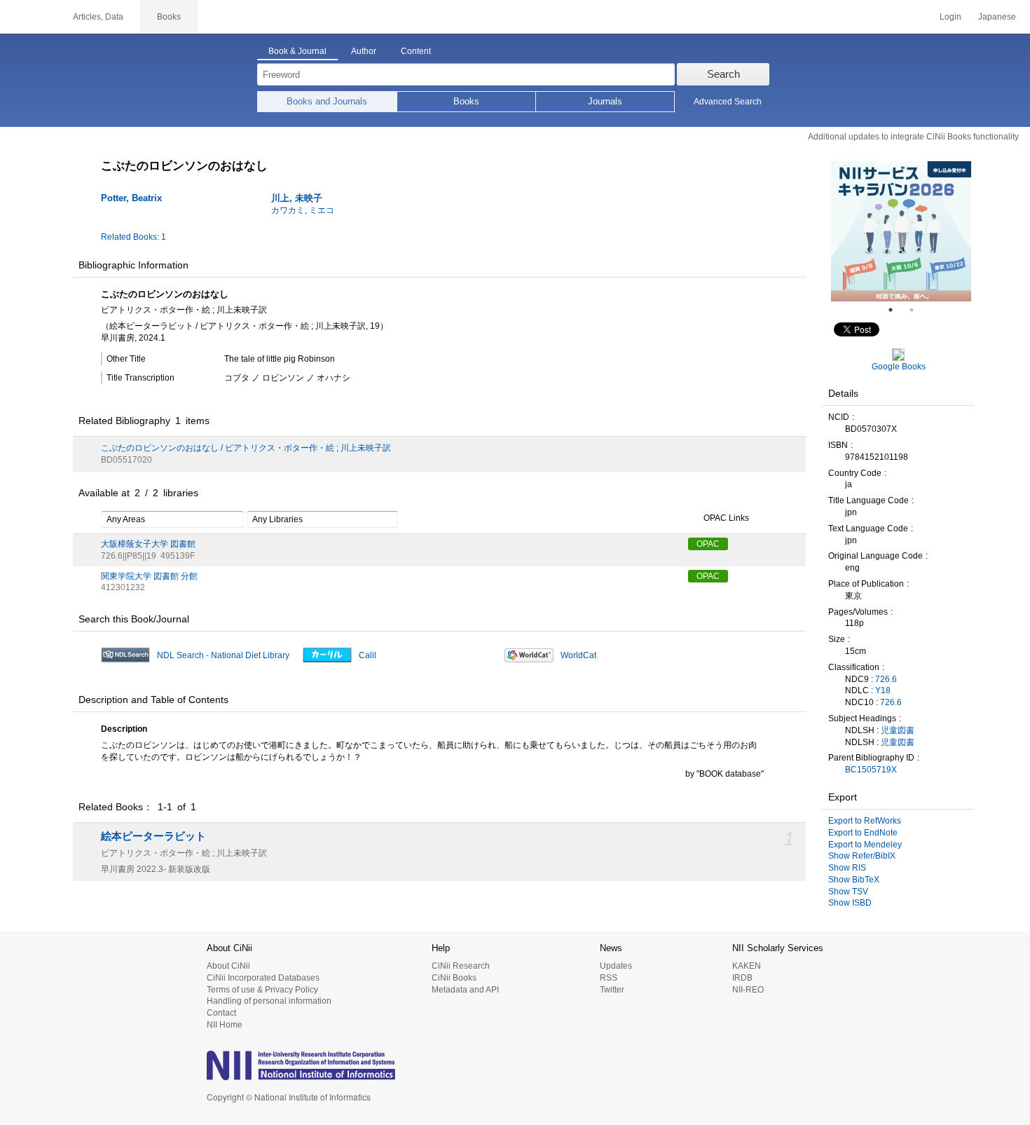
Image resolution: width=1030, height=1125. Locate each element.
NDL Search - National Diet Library (223, 655)
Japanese (997, 17)
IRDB (742, 978)
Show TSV (848, 891)
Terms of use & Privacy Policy (262, 990)
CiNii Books (454, 978)
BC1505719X (871, 770)
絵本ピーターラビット (153, 836)
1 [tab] (896, 310)
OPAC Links (726, 518)
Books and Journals (327, 101)
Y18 (883, 690)
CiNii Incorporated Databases (263, 978)
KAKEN (746, 966)
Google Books (899, 366)
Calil (367, 655)
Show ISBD (850, 903)
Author (363, 51)
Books (466, 101)
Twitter (612, 990)
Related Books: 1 (133, 237)
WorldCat (578, 655)
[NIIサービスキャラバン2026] (901, 231)
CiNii (28, 17)
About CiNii (228, 966)
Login (950, 17)
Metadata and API (465, 990)
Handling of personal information (269, 1001)
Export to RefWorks (864, 821)
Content (416, 51)
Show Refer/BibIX (861, 856)
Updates (616, 966)
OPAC (708, 544)
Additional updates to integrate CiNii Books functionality (913, 137)
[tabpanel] (901, 231)
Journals (605, 101)
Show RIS (847, 868)
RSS (608, 978)
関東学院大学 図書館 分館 (149, 576)
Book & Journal (297, 51)
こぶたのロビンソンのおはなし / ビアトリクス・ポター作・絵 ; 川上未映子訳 (246, 448)
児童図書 (897, 730)
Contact (221, 1013)
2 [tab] (917, 310)
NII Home (224, 1025)
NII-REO (748, 990)
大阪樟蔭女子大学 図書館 (148, 544)
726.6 (886, 679)
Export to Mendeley (865, 845)
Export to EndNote (863, 833)
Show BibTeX (853, 880)
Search (723, 74)
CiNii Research (461, 966)
